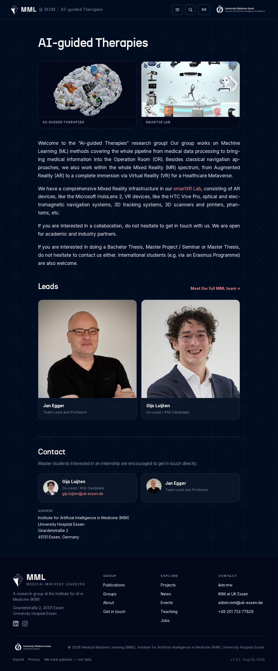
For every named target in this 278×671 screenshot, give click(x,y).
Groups (109, 594)
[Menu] (177, 10)
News (166, 594)
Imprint (18, 659)
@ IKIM (47, 10)
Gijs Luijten (73, 481)
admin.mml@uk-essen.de (240, 602)
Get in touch (114, 611)
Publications (114, 585)
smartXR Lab (187, 188)
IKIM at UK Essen (233, 594)
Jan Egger (175, 483)
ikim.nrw (225, 585)
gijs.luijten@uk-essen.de (82, 494)
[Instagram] (25, 623)
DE (204, 9)
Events (167, 602)
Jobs (165, 620)
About (108, 602)
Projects (168, 585)
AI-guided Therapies (82, 9)
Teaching (169, 611)
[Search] (190, 10)
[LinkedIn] (15, 623)
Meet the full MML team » (215, 288)
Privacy (34, 659)
